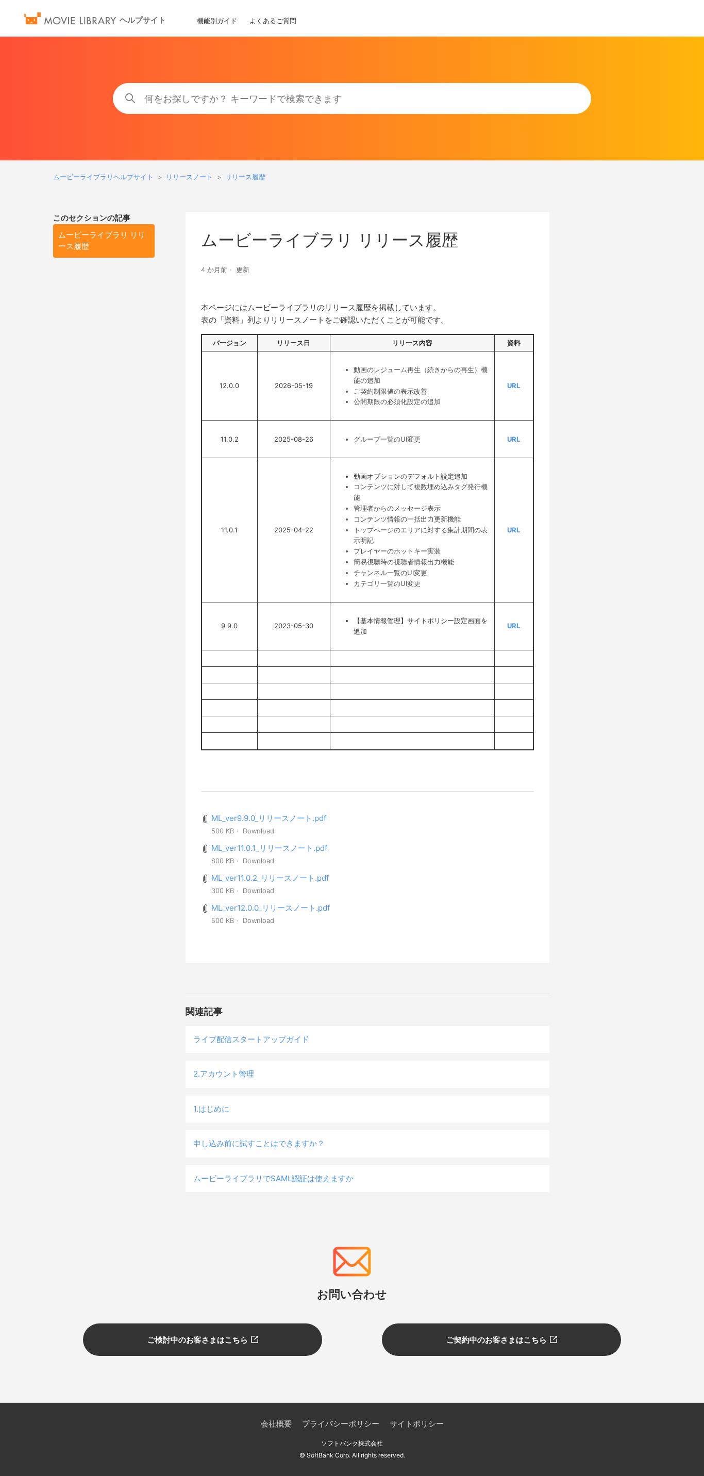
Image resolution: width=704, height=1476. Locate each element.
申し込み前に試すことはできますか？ (259, 1143)
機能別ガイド (217, 20)
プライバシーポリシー (340, 1424)
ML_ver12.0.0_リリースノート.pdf (270, 908)
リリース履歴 (245, 177)
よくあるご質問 (272, 20)
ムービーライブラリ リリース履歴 (101, 240)
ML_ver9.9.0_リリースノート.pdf (268, 818)
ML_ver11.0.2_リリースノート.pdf (270, 878)
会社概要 (276, 1424)
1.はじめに (211, 1109)
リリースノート (189, 177)
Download (258, 831)
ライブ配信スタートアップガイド (251, 1039)
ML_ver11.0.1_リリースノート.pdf (269, 848)
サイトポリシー (417, 1424)
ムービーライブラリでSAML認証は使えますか (273, 1178)
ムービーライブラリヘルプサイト (103, 177)
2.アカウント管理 (223, 1074)
